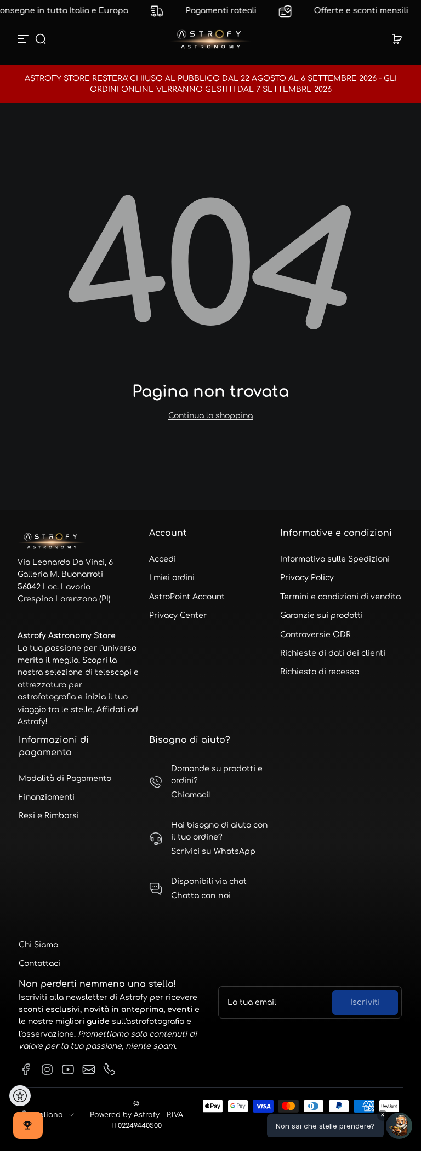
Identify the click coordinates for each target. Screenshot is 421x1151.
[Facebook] (26, 1069)
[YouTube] (68, 1069)
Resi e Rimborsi (49, 816)
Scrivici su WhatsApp (213, 851)
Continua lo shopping (210, 416)
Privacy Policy (307, 578)
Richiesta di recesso (319, 672)
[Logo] (210, 38)
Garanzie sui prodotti (321, 615)
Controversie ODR (315, 635)
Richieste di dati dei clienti (332, 653)
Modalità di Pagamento (65, 778)
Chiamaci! (190, 795)
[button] (40, 39)
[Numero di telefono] (109, 1069)
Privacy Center (178, 615)
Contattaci (39, 963)
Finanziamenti (47, 797)
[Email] (88, 1069)
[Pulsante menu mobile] (24, 39)
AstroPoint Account (187, 597)
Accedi (162, 559)
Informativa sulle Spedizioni (335, 559)
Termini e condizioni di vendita (340, 597)
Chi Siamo (38, 945)
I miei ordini (172, 578)
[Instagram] (47, 1069)
